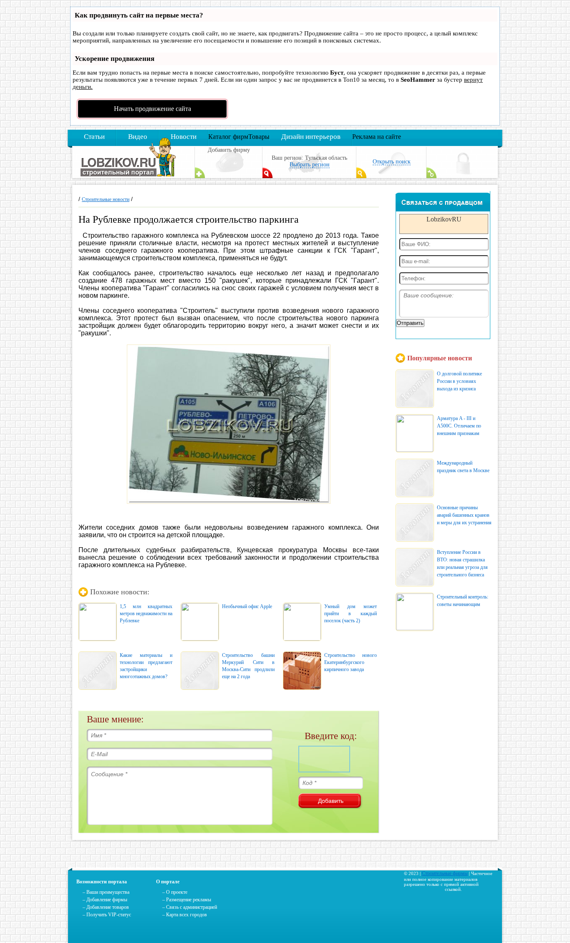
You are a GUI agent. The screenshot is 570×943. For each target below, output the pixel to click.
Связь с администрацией (191, 907)
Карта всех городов (186, 915)
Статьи (94, 137)
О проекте (176, 892)
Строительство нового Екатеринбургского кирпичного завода (350, 662)
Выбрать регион (310, 164)
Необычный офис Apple (247, 606)
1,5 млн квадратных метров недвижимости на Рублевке (146, 614)
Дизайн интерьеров (310, 137)
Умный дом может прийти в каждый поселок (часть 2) (350, 614)
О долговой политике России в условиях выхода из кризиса (459, 381)
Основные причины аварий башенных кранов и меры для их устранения (464, 515)
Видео (137, 137)
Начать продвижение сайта (152, 108)
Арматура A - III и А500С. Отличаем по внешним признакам (459, 425)
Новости (184, 137)
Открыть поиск (392, 161)
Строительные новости (105, 199)
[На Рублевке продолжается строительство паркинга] (228, 424)
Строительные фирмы (445, 873)
